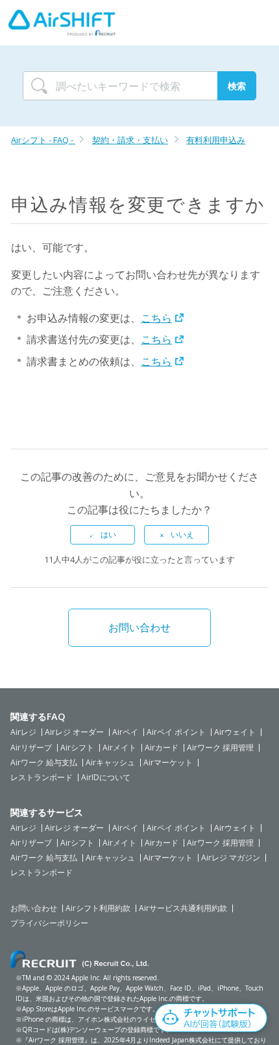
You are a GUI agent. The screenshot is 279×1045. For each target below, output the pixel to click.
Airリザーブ (31, 748)
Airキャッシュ (110, 763)
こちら (156, 318)
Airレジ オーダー (74, 732)
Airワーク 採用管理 (220, 748)
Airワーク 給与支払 (43, 763)
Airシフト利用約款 (98, 908)
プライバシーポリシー (49, 923)
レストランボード (41, 777)
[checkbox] (102, 535)
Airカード (161, 748)
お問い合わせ (139, 627)
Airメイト (119, 748)
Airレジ (23, 732)
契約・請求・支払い (130, 140)
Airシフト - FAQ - (43, 140)
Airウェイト (235, 732)
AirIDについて (105, 777)
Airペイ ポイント (176, 732)
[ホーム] (61, 22)
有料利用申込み (215, 140)
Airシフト (77, 748)
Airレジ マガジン (230, 858)
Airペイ (125, 732)
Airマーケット (168, 763)
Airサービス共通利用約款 (183, 908)
